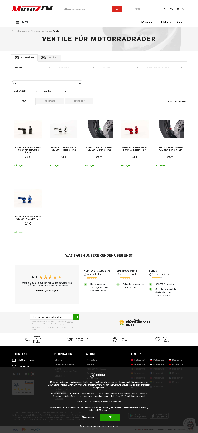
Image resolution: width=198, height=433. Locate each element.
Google (114, 382)
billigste (50, 101)
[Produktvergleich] (165, 9)
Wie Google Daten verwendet (133, 396)
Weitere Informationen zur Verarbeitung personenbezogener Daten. (55, 328)
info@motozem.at (26, 360)
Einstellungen (88, 417)
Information (147, 22)
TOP (24, 101)
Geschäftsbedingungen (65, 364)
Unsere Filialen (24, 366)
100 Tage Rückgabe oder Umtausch (138, 322)
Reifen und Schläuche (41, 31)
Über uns (59, 360)
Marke (18, 67)
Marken (48, 91)
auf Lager (20, 91)
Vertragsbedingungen (57, 324)
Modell (107, 67)
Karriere (90, 364)
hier (116, 426)
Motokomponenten (22, 31)
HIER (99, 410)
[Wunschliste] (171, 9)
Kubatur (64, 67)
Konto (137, 9)
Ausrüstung (92, 360)
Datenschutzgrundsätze (94, 396)
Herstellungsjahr (158, 67)
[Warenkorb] (179, 9)
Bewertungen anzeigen (47, 290)
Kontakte (181, 22)
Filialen (164, 22)
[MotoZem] (32, 9)
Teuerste (79, 101)
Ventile (56, 31)
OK (110, 417)
